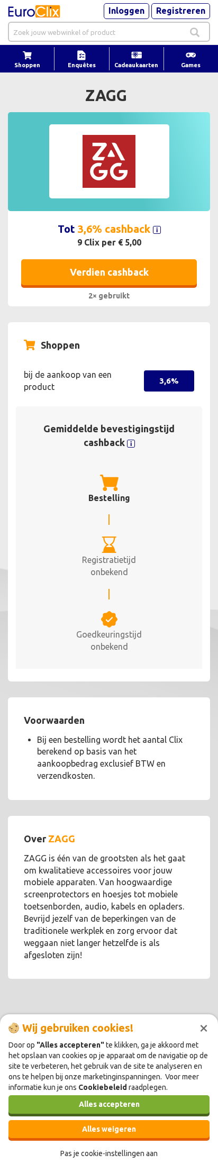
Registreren (180, 10)
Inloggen (126, 10)
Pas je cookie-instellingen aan (109, 1153)
